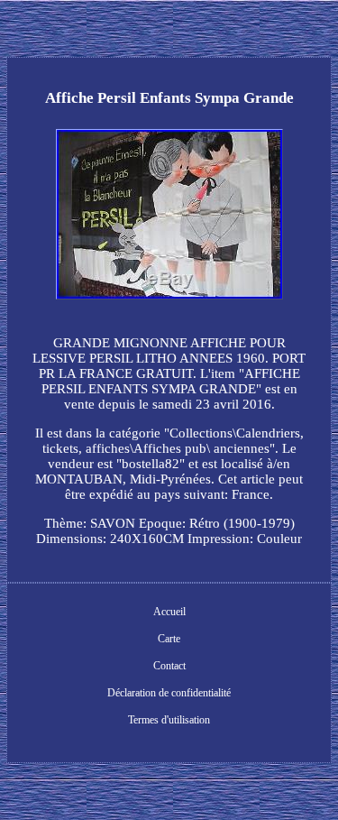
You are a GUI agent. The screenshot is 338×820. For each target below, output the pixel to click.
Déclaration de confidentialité (169, 692)
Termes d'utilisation (169, 720)
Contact (169, 665)
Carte (169, 638)
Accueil (169, 611)
